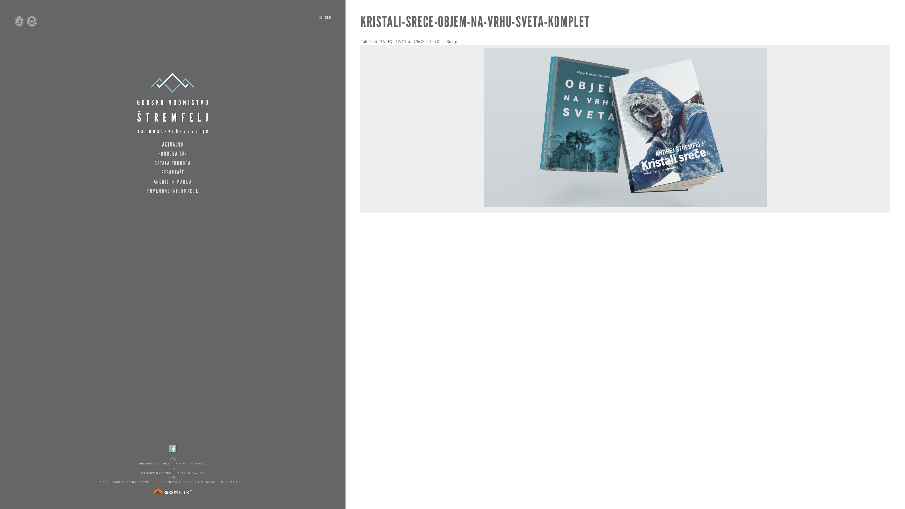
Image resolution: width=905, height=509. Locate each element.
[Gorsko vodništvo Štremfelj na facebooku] (173, 448)
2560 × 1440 (427, 41)
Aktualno (173, 144)
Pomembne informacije (172, 191)
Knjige (453, 41)
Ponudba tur (172, 153)
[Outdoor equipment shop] (173, 490)
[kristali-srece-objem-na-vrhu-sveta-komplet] (625, 206)
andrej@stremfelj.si (155, 463)
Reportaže (172, 172)
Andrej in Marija (173, 181)
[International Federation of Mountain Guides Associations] (31, 25)
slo (328, 18)
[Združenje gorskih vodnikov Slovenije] (20, 25)
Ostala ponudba (173, 163)
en (321, 18)
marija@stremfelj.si (157, 472)
